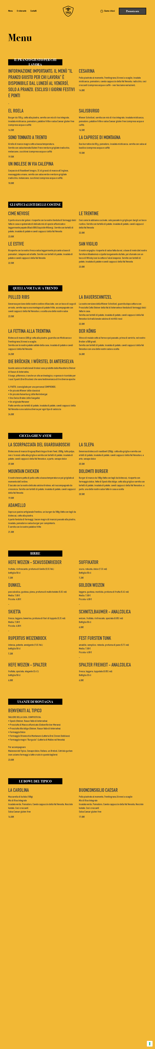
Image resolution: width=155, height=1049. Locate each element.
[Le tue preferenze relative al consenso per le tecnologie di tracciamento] (150, 1044)
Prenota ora (132, 11)
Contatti (33, 11)
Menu (10, 11)
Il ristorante (21, 11)
